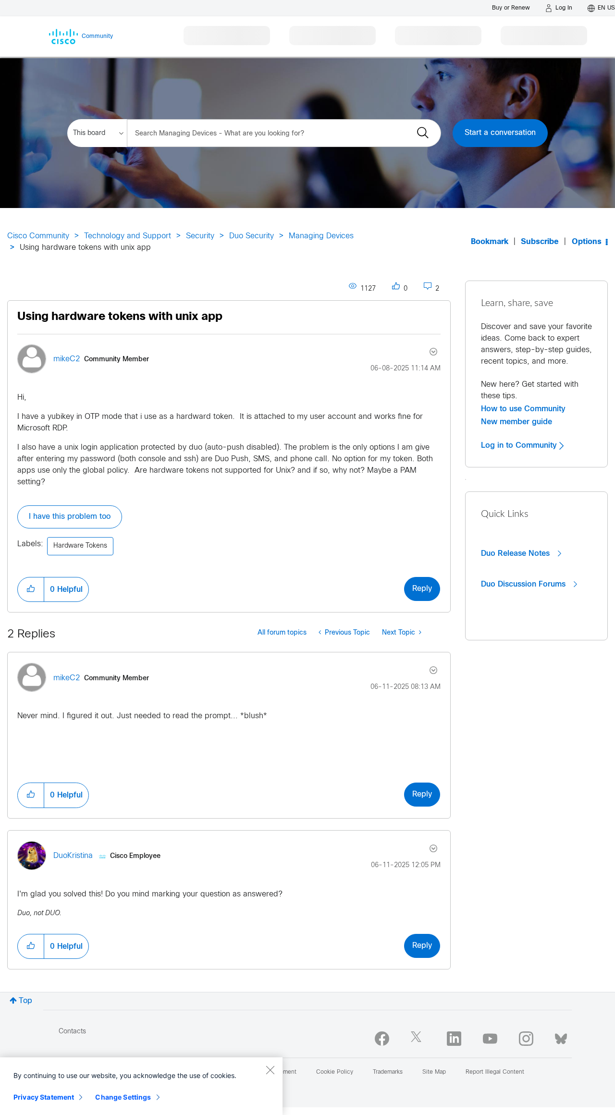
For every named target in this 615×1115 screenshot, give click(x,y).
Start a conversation (500, 132)
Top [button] (25, 1001)
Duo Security (251, 236)
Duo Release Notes (516, 553)
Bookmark (489, 241)
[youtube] (490, 1038)
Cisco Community (38, 236)
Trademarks (388, 1072)
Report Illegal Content (495, 1072)
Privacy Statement (43, 1097)
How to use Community (523, 409)
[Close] (270, 1070)
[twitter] (418, 1038)
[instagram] (526, 1038)
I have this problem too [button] (70, 516)
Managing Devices (321, 236)
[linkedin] (454, 1038)
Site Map (434, 1072)
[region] (141, 1086)
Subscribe (540, 241)
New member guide (516, 422)
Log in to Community (520, 445)
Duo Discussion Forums (524, 584)
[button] (31, 589)
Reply (422, 588)
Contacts (72, 1032)
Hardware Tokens (80, 546)
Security (200, 236)
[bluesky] (561, 1037)
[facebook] (382, 1038)
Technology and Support (127, 236)
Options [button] (587, 241)
